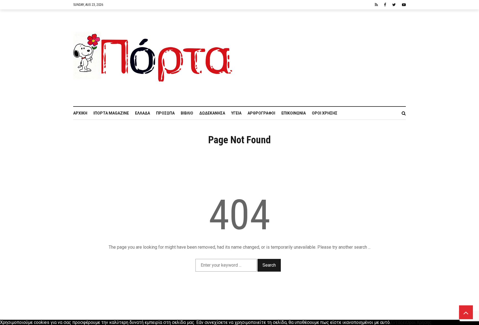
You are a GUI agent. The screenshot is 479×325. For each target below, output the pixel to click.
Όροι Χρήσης (324, 113)
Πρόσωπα (165, 113)
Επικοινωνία (293, 113)
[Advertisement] (323, 55)
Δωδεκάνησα (212, 113)
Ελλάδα (142, 113)
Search (269, 265)
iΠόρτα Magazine (111, 113)
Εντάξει (398, 322)
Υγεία (236, 113)
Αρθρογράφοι (261, 113)
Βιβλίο (187, 113)
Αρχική (80, 113)
